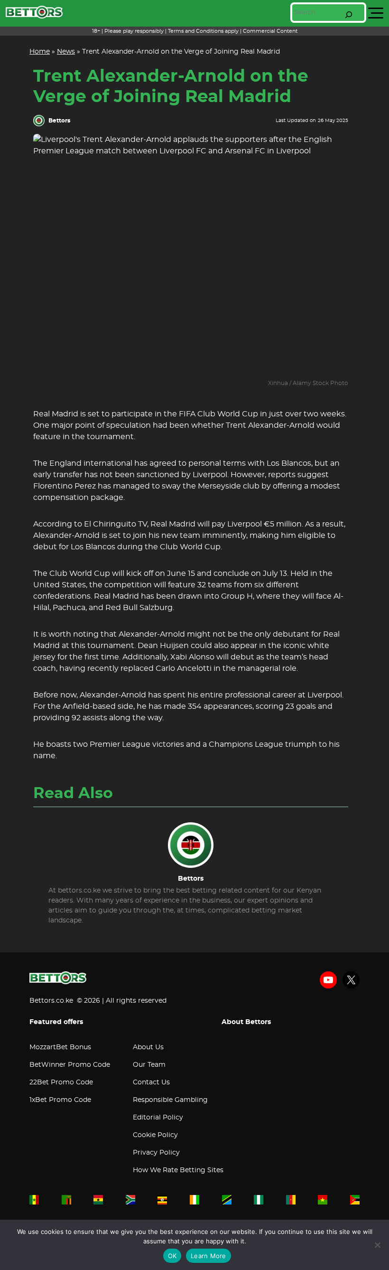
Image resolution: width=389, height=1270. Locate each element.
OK (172, 1256)
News (66, 51)
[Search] (348, 14)
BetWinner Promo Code (69, 1065)
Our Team (149, 1065)
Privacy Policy (156, 1152)
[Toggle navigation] (375, 13)
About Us (148, 1047)
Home (39, 51)
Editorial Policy (158, 1117)
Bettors (59, 120)
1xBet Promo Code (60, 1100)
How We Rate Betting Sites (178, 1170)
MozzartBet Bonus (60, 1047)
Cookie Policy (155, 1135)
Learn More (208, 1256)
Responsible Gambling (170, 1100)
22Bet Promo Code (61, 1082)
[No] (377, 1245)
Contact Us (151, 1082)
